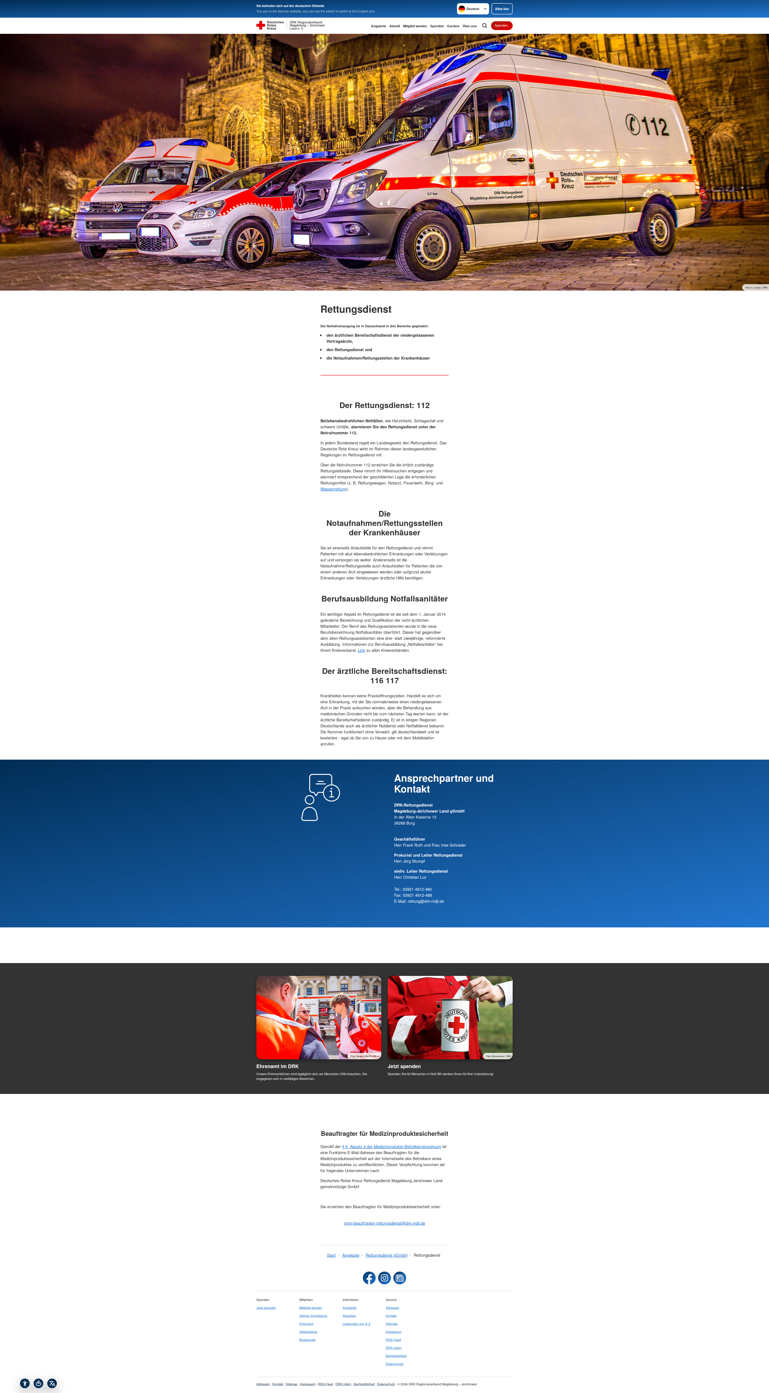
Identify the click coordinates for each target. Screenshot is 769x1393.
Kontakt (391, 1315)
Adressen (392, 1307)
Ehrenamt (306, 1323)
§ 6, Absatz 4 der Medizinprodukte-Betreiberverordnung (391, 1146)
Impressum (393, 1331)
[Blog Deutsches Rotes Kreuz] (399, 1278)
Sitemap (392, 1323)
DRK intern (394, 1347)
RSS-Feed (393, 1339)
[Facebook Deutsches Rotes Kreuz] (369, 1278)
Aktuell (394, 26)
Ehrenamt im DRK (277, 1066)
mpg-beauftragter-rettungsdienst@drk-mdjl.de (384, 1223)
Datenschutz (395, 1364)
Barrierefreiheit (396, 1356)
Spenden (437, 26)
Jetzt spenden (404, 1066)
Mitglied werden (310, 1307)
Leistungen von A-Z (356, 1323)
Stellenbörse (308, 1331)
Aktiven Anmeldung (313, 1315)
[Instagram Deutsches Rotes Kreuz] (384, 1278)
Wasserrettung (333, 489)
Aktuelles (349, 1315)
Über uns (470, 26)
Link (361, 650)
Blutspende (307, 1339)
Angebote (378, 26)
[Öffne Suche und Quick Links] (484, 25)
